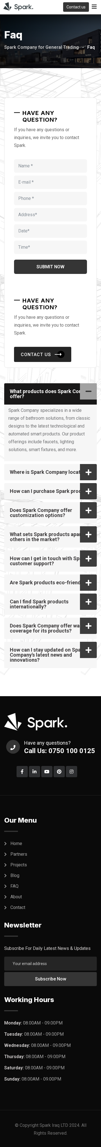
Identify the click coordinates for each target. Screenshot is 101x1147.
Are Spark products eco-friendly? (48, 582)
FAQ (14, 886)
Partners (18, 854)
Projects (18, 864)
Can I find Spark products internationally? (39, 604)
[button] (50, 394)
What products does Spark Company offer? (52, 393)
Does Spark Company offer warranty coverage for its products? (52, 628)
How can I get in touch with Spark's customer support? (50, 560)
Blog (14, 875)
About (16, 896)
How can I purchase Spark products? (52, 491)
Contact (17, 907)
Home (16, 843)
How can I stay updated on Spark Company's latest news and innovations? (48, 655)
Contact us (76, 7)
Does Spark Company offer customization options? (41, 512)
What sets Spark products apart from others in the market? (53, 536)
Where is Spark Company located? (49, 472)
